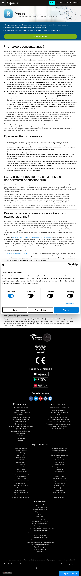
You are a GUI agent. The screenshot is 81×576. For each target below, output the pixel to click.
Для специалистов (40, 507)
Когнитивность (20, 422)
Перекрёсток (59, 464)
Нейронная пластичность (20, 417)
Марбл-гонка (21, 483)
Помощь (56, 564)
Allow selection (40, 310)
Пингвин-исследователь (59, 455)
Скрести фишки (59, 488)
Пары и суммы (59, 476)
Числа (59, 457)
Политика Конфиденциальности (34, 560)
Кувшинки (59, 490)
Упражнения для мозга (40, 523)
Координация (21, 433)
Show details (69, 303)
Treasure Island (21, 467)
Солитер (21, 460)
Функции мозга (20, 428)
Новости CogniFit (69, 560)
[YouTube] (40, 398)
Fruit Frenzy (21, 453)
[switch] (31, 295)
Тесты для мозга (40, 526)
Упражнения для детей (40, 519)
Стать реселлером (31, 564)
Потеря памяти (20, 424)
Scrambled (21, 488)
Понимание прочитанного (40, 544)
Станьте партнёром (17, 564)
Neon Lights (21, 469)
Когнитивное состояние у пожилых (58, 424)
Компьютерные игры (58, 410)
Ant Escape (21, 464)
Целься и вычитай (59, 478)
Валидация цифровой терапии (58, 408)
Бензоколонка (59, 474)
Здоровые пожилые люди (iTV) (58, 419)
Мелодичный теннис (21, 485)
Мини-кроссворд (21, 450)
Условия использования (14, 560)
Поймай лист (59, 460)
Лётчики (58, 415)
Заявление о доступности (69, 564)
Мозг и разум (20, 410)
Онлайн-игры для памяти (40, 540)
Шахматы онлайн (21, 448)
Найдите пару (21, 476)
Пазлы (59, 453)
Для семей (40, 505)
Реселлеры (40, 516)
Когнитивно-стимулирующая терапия (40, 528)
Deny (15, 310)
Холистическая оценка (58, 417)
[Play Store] (41, 379)
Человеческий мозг (21, 408)
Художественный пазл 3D (21, 497)
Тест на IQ (40, 551)
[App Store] (41, 374)
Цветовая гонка (21, 495)
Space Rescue (21, 478)
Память (21, 436)
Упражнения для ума (40, 530)
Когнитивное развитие (40, 521)
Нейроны (20, 415)
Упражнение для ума (40, 537)
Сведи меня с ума (21, 471)
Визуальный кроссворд (20, 474)
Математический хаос (21, 481)
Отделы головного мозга (21, 412)
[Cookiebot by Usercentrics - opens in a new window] (69, 264)
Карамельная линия (59, 450)
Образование (40, 512)
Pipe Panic (20, 455)
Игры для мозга (40, 535)
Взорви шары (59, 462)
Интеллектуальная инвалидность (21, 426)
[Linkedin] (50, 398)
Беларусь (8, 572)
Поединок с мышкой (59, 481)
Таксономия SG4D (58, 428)
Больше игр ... (59, 497)
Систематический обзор (58, 426)
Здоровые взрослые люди (58, 412)
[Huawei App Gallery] (41, 385)
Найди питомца (20, 490)
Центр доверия (40, 568)
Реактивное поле (59, 492)
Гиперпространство (59, 467)
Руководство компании (54, 560)
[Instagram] (45, 398)
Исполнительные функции (20, 431)
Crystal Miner (20, 457)
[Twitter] (35, 398)
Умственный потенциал (20, 419)
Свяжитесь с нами (45, 564)
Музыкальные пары (21, 492)
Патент (40, 514)
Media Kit (6, 564)
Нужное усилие (59, 483)
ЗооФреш (59, 469)
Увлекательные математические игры (40, 542)
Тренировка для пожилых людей (58, 422)
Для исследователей (40, 509)
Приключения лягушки (59, 448)
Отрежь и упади (59, 485)
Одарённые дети (40, 547)
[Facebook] (31, 398)
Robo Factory (21, 462)
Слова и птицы (59, 495)
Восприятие (20, 438)
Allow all (66, 310)
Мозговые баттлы (40, 549)
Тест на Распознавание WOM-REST (19, 254)
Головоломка (59, 471)
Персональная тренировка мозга (40, 533)
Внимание (20, 440)
